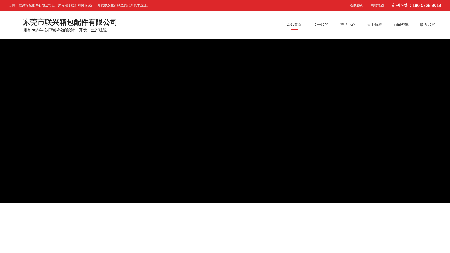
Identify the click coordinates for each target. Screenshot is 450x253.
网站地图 (377, 5)
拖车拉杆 (202, 210)
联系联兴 (427, 25)
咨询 (443, 70)
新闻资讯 (401, 25)
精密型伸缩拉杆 (112, 210)
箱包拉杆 (145, 210)
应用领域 (374, 25)
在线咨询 (352, 5)
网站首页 (294, 25)
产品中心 (347, 25)
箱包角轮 (174, 210)
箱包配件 (79, 210)
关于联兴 (320, 25)
